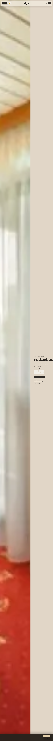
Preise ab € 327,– (38, 380)
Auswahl (48, 738)
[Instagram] (46, 3)
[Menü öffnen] (49, 3)
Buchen (5, 3)
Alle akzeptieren (47, 736)
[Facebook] (44, 3)
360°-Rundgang (38, 383)
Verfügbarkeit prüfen (39, 377)
